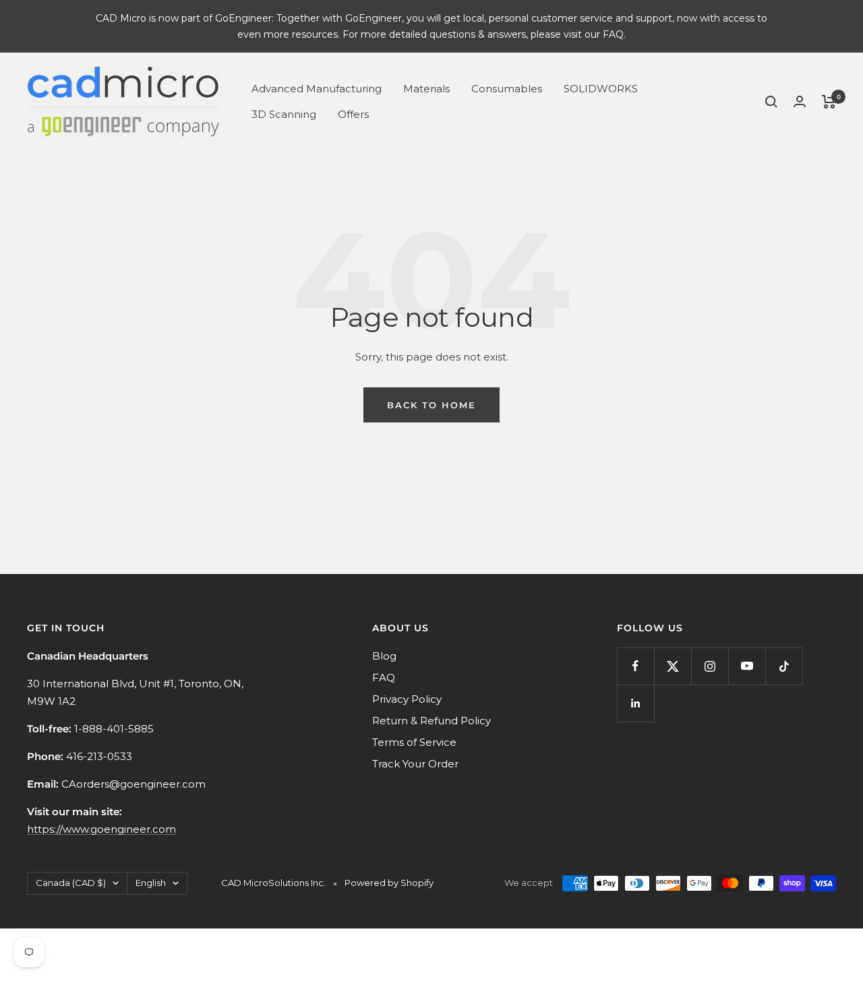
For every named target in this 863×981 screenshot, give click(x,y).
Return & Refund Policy (431, 720)
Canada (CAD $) (71, 882)
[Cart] (829, 101)
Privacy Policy (407, 699)
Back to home (431, 405)
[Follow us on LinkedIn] (635, 703)
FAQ (383, 677)
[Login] (800, 101)
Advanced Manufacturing (316, 88)
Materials (426, 88)
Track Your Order (415, 763)
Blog (384, 656)
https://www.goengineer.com (101, 829)
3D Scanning (283, 114)
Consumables (506, 88)
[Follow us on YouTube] (746, 666)
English (151, 882)
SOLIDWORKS (601, 88)
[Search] (771, 102)
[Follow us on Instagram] (709, 666)
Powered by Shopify (389, 882)
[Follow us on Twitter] (672, 666)
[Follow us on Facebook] (635, 666)
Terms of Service (414, 742)
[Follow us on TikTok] (783, 666)
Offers (353, 114)
